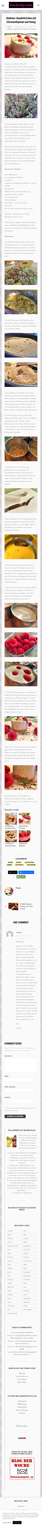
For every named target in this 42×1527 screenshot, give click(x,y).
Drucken (22, 876)
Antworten (20, 938)
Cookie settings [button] (7, 1522)
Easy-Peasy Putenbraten (25, 1332)
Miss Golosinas (22, 1379)
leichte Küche (29, 862)
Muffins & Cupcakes (29, 29)
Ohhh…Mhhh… (22, 1382)
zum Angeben (31, 865)
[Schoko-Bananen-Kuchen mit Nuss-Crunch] (13, 906)
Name (6, 1076)
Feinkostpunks (21, 5)
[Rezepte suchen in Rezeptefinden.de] (22, 1426)
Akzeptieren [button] (17, 1522)
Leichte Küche (17, 29)
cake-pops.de (22, 1401)
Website (7, 1097)
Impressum (21, 1506)
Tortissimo (22, 1413)
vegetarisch (19, 865)
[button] (3, 5)
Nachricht (8, 1056)
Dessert (18, 862)
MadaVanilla (22, 1407)
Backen (10, 29)
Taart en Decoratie (22, 1410)
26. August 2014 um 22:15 (23, 936)
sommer (9, 865)
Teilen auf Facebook (27, 872)
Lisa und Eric (12, 1352)
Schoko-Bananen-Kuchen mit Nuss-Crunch (26, 906)
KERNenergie (22, 1404)
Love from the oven (22, 1376)
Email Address (10, 1087)
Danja (9, 26)
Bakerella (22, 1373)
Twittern (13, 872)
